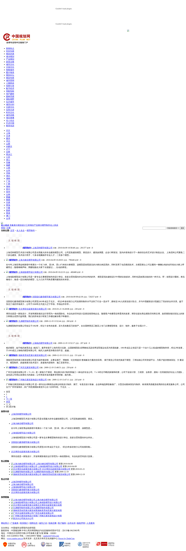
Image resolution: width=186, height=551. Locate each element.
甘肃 (8, 202)
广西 (8, 184)
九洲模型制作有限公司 (28, 321)
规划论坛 (10, 75)
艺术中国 (10, 123)
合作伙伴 (71, 523)
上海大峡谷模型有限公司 (29, 260)
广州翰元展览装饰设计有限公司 (32, 380)
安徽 (8, 162)
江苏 (8, 157)
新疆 (8, 210)
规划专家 (10, 78)
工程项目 (30, 225)
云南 (8, 194)
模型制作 (46, 225)
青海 (8, 205)
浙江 (8, 160)
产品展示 (38, 225)
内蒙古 (9, 146)
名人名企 (10, 120)
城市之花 (43, 523)
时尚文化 (10, 112)
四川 (8, 189)
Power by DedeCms (66, 538)
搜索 (182, 228)
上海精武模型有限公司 (42, 343)
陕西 (8, 200)
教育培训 (10, 126)
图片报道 (10, 72)
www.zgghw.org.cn (15, 538)
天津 (8, 136)
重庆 (8, 138)
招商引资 (10, 86)
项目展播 (10, 118)
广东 (8, 181)
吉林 (8, 152)
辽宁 (8, 149)
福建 (8, 165)
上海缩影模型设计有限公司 (30, 272)
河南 (8, 173)
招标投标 (10, 91)
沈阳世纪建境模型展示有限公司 (46, 297)
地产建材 (10, 94)
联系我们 (24, 523)
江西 (8, 168)
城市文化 (10, 64)
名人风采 (54, 225)
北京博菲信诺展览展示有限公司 (32, 309)
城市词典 (10, 115)
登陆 (3, 228)
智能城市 (10, 70)
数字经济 (10, 88)
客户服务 (62, 523)
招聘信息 (33, 523)
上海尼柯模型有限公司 (42, 248)
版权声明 (81, 523)
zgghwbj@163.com (51, 536)
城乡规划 (10, 56)
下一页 (9, 399)
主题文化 (10, 107)
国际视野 (10, 99)
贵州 (8, 192)
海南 (8, 186)
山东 (8, 170)
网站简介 (5, 523)
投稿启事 (52, 523)
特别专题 (10, 51)
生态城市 (10, 102)
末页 (8, 402)
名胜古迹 (10, 110)
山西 (8, 144)
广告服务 (15, 523)
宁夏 (8, 208)
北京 (8, 130)
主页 (12, 230)
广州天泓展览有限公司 (28, 367)
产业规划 (10, 59)
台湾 (8, 218)
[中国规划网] (16, 44)
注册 (8, 228)
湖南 (8, 178)
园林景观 (10, 96)
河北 (8, 141)
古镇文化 (10, 67)
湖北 (8, 176)
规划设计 (22, 225)
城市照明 (10, 80)
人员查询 (90, 523)
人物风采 (10, 83)
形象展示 (14, 225)
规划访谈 (10, 54)
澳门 (8, 216)
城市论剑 (10, 104)
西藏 (8, 197)
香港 (8, 213)
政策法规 (10, 62)
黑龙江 (9, 154)
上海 (8, 133)
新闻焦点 (10, 48)
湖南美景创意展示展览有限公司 (32, 355)
